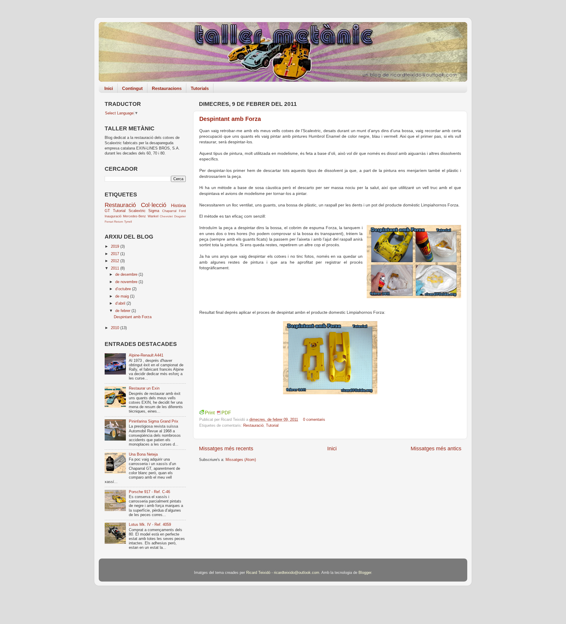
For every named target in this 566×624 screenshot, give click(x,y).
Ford (182, 211)
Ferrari (109, 221)
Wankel (153, 216)
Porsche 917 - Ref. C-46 (149, 492)
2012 (115, 261)
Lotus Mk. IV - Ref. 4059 (150, 525)
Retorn (118, 221)
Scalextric (137, 211)
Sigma (153, 211)
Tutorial (272, 425)
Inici (108, 88)
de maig (122, 296)
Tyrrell (128, 221)
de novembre (127, 282)
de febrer (123, 311)
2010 (115, 328)
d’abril (120, 303)
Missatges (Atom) (241, 460)
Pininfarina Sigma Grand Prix (153, 421)
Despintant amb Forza (230, 119)
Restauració (253, 425)
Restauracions (167, 88)
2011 (115, 268)
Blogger (364, 573)
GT (107, 211)
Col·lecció (153, 205)
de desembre (127, 274)
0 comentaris (314, 420)
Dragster (180, 216)
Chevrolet (166, 216)
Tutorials (200, 88)
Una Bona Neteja (143, 454)
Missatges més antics (436, 448)
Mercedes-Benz (134, 216)
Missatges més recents (226, 448)
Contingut (132, 88)
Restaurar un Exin (144, 388)
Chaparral (169, 211)
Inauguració (113, 216)
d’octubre (123, 289)
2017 (115, 254)
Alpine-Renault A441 (146, 355)
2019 (115, 246)
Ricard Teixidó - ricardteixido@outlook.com (282, 573)
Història (178, 205)
